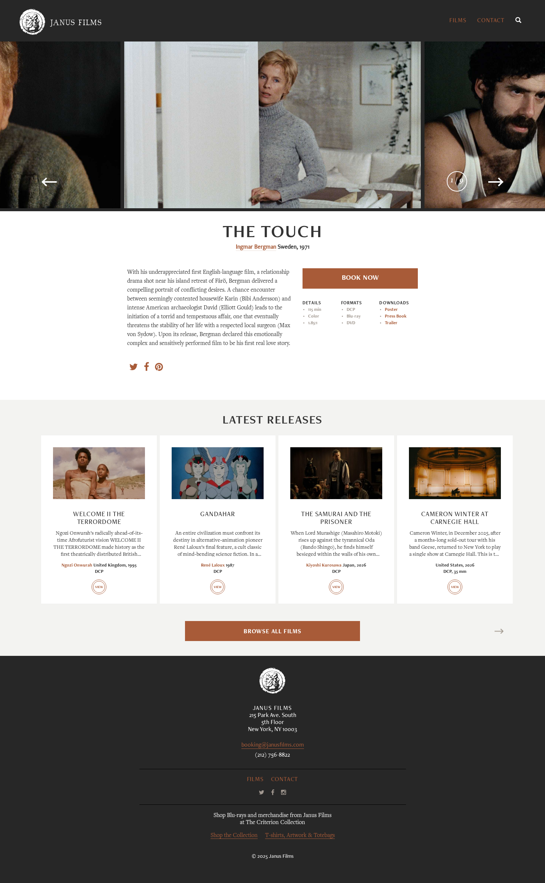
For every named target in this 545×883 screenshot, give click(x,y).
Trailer (391, 323)
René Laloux (213, 565)
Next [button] (476, 185)
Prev (55, 632)
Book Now (360, 278)
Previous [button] (73, 185)
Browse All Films (272, 632)
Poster (391, 310)
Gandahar (217, 514)
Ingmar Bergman (256, 247)
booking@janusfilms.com (272, 745)
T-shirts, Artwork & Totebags (300, 836)
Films (457, 21)
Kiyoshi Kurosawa (323, 565)
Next (489, 632)
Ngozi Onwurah (77, 565)
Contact (491, 21)
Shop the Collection (234, 836)
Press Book (395, 316)
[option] (272, 125)
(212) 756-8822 (272, 755)
